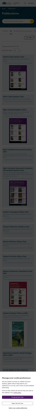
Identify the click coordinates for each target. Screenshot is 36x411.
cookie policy (17, 392)
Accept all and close (17, 397)
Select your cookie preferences (18, 408)
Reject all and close (17, 403)
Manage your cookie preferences (16, 378)
